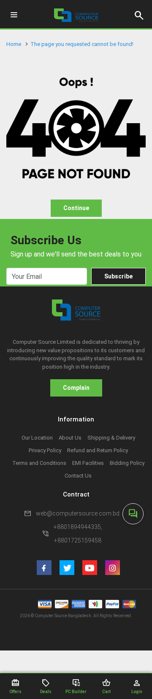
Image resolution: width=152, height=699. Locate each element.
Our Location (37, 438)
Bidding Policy (127, 463)
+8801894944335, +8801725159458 (78, 534)
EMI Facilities (88, 463)
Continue (76, 208)
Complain (76, 387)
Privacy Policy (45, 450)
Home (13, 44)
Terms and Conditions (39, 463)
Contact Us (78, 475)
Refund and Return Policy (97, 450)
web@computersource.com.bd (77, 513)
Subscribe (118, 276)
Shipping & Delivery (111, 438)
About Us (70, 438)
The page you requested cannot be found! (81, 44)
